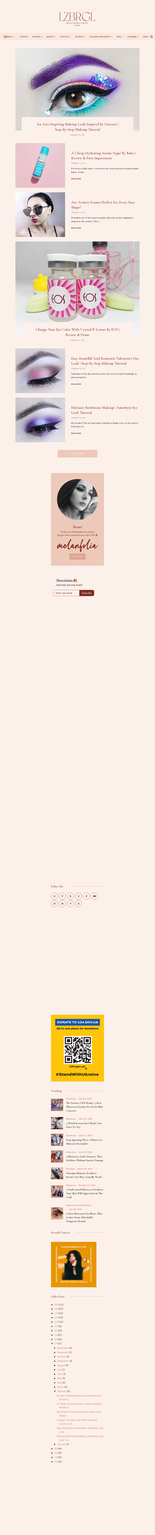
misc (119, 37)
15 (56, 1452)
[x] (78, 896)
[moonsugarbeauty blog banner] (73, 1243)
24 (56, 1313)
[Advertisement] (73, 960)
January (61, 1444)
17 (55, 1343)
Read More (76, 179)
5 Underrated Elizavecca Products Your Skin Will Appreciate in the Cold (84, 1193)
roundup (70, 1169)
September (63, 1361)
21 (56, 1326)
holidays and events (99, 37)
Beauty (50, 37)
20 (56, 1330)
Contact (24, 37)
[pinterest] (62, 896)
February (62, 1391)
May (59, 1378)
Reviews (79, 37)
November (63, 1352)
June (60, 1374)
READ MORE (77, 556)
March (60, 1387)
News (145, 37)
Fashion (36, 37)
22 (56, 1321)
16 (56, 1448)
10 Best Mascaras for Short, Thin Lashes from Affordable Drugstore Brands (84, 1217)
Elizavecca (71, 1098)
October (61, 1356)
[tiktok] (54, 903)
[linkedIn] (62, 903)
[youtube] (94, 896)
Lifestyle (64, 37)
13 (56, 1461)
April (59, 1382)
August (61, 1365)
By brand (132, 37)
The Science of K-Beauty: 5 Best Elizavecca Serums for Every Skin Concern (84, 1106)
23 (56, 1317)
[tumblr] (70, 896)
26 (56, 1304)
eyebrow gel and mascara (78, 1205)
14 (56, 1457)
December (63, 1347)
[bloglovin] (70, 903)
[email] (54, 896)
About (10, 37)
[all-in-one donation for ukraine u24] (77, 1016)
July (59, 1369)
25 (56, 1308)
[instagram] (78, 903)
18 (56, 1339)
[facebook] (86, 896)
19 (56, 1334)
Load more (77, 453)
